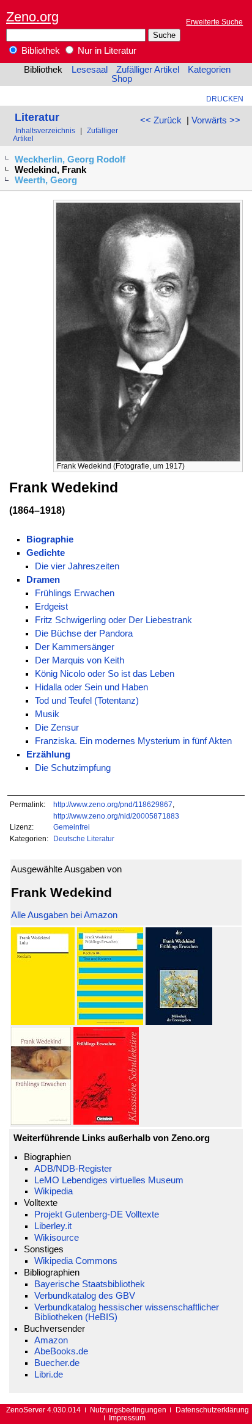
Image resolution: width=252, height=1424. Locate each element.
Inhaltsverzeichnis (45, 130)
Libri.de (48, 1374)
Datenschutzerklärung (212, 1410)
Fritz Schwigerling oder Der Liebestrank (113, 620)
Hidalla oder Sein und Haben (91, 687)
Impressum (127, 1418)
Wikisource (56, 1238)
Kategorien (209, 70)
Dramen (43, 580)
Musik (47, 714)
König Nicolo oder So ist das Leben (104, 674)
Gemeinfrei (71, 827)
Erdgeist (51, 607)
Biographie (49, 539)
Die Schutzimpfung (73, 768)
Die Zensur (57, 727)
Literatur (37, 117)
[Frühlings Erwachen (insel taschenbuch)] (41, 1121)
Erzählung (48, 754)
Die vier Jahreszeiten (77, 566)
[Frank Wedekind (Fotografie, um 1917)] (148, 459)
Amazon (51, 1340)
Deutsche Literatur (83, 838)
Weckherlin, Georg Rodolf (70, 159)
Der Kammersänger (74, 647)
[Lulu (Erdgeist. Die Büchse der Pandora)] (43, 1022)
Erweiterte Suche (214, 22)
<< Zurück (161, 120)
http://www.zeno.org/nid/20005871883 (116, 816)
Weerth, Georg (46, 180)
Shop (121, 79)
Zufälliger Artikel (147, 70)
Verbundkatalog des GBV (84, 1296)
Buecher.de (57, 1363)
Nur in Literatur (105, 51)
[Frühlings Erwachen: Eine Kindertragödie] (179, 1022)
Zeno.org (32, 16)
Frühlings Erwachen (74, 593)
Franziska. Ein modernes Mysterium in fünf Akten (133, 741)
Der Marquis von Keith (79, 660)
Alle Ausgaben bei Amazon (64, 915)
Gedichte (45, 553)
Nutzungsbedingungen (128, 1410)
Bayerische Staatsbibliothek (89, 1284)
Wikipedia (53, 1191)
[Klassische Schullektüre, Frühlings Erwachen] (106, 1121)
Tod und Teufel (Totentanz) (87, 701)
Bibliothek (39, 51)
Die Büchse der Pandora (84, 633)
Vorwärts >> (215, 120)
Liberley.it (53, 1226)
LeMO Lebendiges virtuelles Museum (108, 1180)
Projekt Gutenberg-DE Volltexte (96, 1214)
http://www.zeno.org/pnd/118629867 (112, 804)
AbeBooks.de (61, 1351)
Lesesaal (90, 70)
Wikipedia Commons (75, 1261)
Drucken (224, 99)
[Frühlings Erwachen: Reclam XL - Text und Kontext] (110, 1022)
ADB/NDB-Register (73, 1169)
